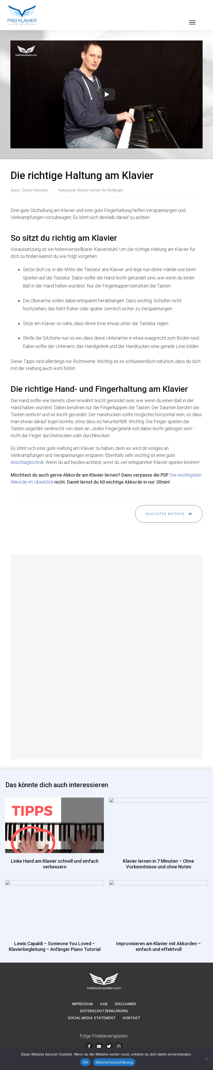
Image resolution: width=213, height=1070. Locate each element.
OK (85, 1062)
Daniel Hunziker (35, 190)
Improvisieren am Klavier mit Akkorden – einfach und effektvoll (158, 918)
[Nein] (206, 1058)
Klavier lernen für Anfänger (100, 190)
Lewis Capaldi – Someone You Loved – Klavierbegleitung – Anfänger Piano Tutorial (54, 918)
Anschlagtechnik (27, 462)
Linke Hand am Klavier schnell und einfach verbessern (54, 836)
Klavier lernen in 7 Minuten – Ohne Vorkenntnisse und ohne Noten (158, 836)
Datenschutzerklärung (114, 1062)
